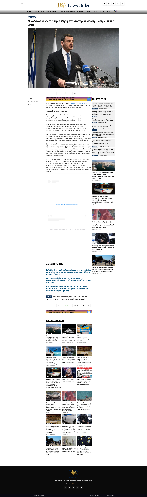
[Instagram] (109, 4)
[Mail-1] (81, 487)
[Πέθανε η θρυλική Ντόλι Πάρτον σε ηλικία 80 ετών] (69, 372)
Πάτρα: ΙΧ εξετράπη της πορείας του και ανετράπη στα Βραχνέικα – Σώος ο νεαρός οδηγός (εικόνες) (68, 360)
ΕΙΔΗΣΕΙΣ (64, 333)
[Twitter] (69, 487)
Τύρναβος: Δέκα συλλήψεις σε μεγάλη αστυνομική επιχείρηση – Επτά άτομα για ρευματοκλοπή (84, 428)
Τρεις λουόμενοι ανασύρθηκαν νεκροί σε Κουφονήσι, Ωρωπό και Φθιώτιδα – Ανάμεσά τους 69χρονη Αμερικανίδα (68, 339)
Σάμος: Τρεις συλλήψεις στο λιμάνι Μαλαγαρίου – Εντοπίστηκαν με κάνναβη (69, 449)
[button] (124, 12)
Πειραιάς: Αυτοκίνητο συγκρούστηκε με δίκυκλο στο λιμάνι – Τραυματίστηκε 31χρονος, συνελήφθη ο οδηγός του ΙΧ (53, 339)
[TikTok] (118, 4)
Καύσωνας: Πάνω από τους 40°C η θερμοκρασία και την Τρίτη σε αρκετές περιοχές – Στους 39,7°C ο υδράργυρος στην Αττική (84, 406)
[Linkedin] (113, 4)
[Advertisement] (69, 246)
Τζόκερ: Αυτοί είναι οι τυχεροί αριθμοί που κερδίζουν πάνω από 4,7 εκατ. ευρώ (83, 338)
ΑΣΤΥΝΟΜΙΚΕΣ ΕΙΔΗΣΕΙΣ (53, 299)
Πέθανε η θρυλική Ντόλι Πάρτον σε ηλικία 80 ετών (68, 380)
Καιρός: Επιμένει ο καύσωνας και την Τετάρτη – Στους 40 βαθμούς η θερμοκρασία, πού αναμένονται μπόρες (53, 361)
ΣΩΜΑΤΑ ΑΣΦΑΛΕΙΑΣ (82, 445)
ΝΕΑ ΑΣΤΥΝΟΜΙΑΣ (79, 299)
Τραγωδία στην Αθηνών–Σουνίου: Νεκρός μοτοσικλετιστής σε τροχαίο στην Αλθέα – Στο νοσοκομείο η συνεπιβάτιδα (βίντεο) (53, 406)
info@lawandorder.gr (76, 483)
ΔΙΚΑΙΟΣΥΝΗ (80, 355)
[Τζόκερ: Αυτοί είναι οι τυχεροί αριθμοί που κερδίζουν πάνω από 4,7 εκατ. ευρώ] (84, 329)
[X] (122, 4)
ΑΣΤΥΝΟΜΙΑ (32, 17)
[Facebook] (105, 4)
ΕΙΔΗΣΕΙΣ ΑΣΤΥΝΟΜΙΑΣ (67, 299)
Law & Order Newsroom (33, 99)
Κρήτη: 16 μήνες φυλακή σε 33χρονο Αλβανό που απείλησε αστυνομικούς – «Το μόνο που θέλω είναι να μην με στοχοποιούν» (84, 361)
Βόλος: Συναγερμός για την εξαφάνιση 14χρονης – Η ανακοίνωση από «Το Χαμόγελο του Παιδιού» (84, 382)
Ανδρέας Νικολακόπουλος (79, 103)
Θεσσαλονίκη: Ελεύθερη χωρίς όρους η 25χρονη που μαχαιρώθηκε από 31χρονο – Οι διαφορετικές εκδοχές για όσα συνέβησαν (68, 280)
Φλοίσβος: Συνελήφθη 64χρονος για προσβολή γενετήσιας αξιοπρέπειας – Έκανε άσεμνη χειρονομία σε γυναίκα (53, 451)
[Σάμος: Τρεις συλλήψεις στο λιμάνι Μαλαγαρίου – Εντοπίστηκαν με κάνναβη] (69, 441)
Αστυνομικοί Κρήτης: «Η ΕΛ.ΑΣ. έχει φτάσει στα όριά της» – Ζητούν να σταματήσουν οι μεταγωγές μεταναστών (84, 451)
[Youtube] (77, 487)
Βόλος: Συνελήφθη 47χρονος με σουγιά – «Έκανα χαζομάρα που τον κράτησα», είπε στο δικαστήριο (53, 429)
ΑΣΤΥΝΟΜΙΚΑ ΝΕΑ (83, 297)
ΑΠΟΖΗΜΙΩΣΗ (72, 297)
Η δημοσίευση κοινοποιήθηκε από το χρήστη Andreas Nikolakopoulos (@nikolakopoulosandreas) (77, 229)
